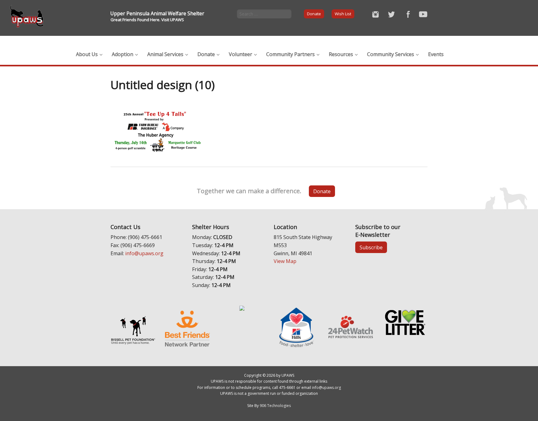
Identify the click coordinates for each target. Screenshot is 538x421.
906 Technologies (275, 405)
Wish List (343, 14)
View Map (285, 261)
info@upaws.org (144, 253)
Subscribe (371, 247)
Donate (314, 14)
